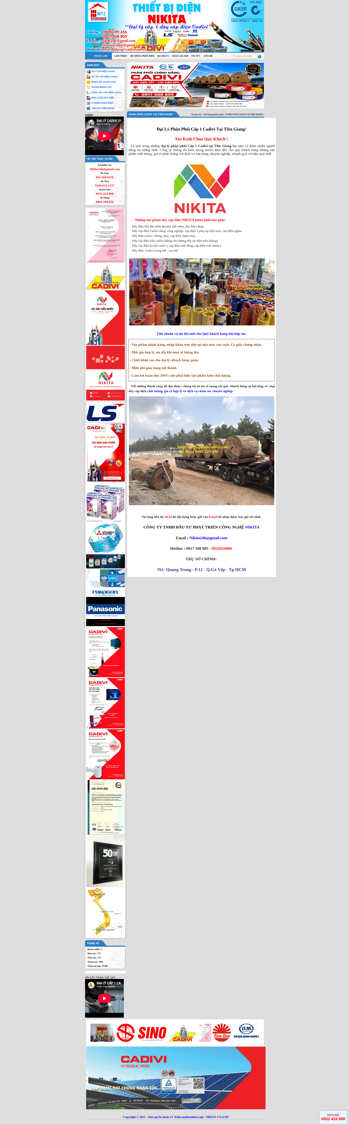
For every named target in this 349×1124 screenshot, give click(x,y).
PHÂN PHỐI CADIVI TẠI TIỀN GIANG (244, 114)
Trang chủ (101, 56)
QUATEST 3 (163, 56)
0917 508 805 (197, 548)
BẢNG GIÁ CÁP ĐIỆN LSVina (106, 92)
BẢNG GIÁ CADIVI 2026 (103, 82)
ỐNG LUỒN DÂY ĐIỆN (102, 98)
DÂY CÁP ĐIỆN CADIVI (103, 71)
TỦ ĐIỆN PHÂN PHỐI (102, 103)
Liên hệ (208, 56)
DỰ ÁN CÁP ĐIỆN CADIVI (104, 76)
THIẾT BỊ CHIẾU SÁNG (103, 108)
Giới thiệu (121, 56)
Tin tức (196, 56)
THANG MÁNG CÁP (101, 87)
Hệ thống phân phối (142, 56)
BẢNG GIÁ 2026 (180, 56)
